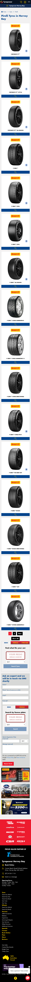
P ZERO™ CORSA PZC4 (15, 434)
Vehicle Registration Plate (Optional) (9, 738)
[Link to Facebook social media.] (15, 978)
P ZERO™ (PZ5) (15, 244)
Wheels (4, 905)
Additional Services (7, 926)
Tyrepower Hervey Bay (17, 6)
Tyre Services (5, 922)
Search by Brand (6, 899)
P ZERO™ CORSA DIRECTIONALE (15, 396)
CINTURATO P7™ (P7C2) (15, 92)
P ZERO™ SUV (15, 587)
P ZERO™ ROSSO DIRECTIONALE (15, 548)
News (4, 937)
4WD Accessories (7, 914)
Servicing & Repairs (7, 920)
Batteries (4, 916)
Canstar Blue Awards (7, 947)
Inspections (5, 918)
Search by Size (6, 897)
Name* (4, 684)
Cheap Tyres (5, 951)
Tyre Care (4, 901)
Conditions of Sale (21, 974)
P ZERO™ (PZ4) (15, 206)
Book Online (6, 933)
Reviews (5, 939)
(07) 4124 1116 (10, 873)
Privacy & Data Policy (11, 974)
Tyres (3, 892)
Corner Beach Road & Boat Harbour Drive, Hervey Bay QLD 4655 (16, 869)
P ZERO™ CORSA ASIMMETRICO (15, 320)
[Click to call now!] (21, 2)
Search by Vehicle (7, 894)
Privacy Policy (10, 757)
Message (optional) (7, 744)
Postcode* (5, 701)
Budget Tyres (5, 949)
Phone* (11, 690)
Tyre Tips (4, 903)
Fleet (3, 935)
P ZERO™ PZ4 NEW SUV (15, 472)
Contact (4, 930)
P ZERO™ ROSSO (15, 510)
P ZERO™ (15, 168)
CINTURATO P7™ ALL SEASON (15, 130)
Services (4, 911)
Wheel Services (6, 924)
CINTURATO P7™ (15, 54)
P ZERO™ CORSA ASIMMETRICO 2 (16, 358)
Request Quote (8, 763)
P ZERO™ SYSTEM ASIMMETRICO (15, 625)
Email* (4, 695)
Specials (4, 928)
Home (4, 12)
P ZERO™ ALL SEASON (15, 282)
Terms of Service (21, 757)
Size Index (5, 945)
